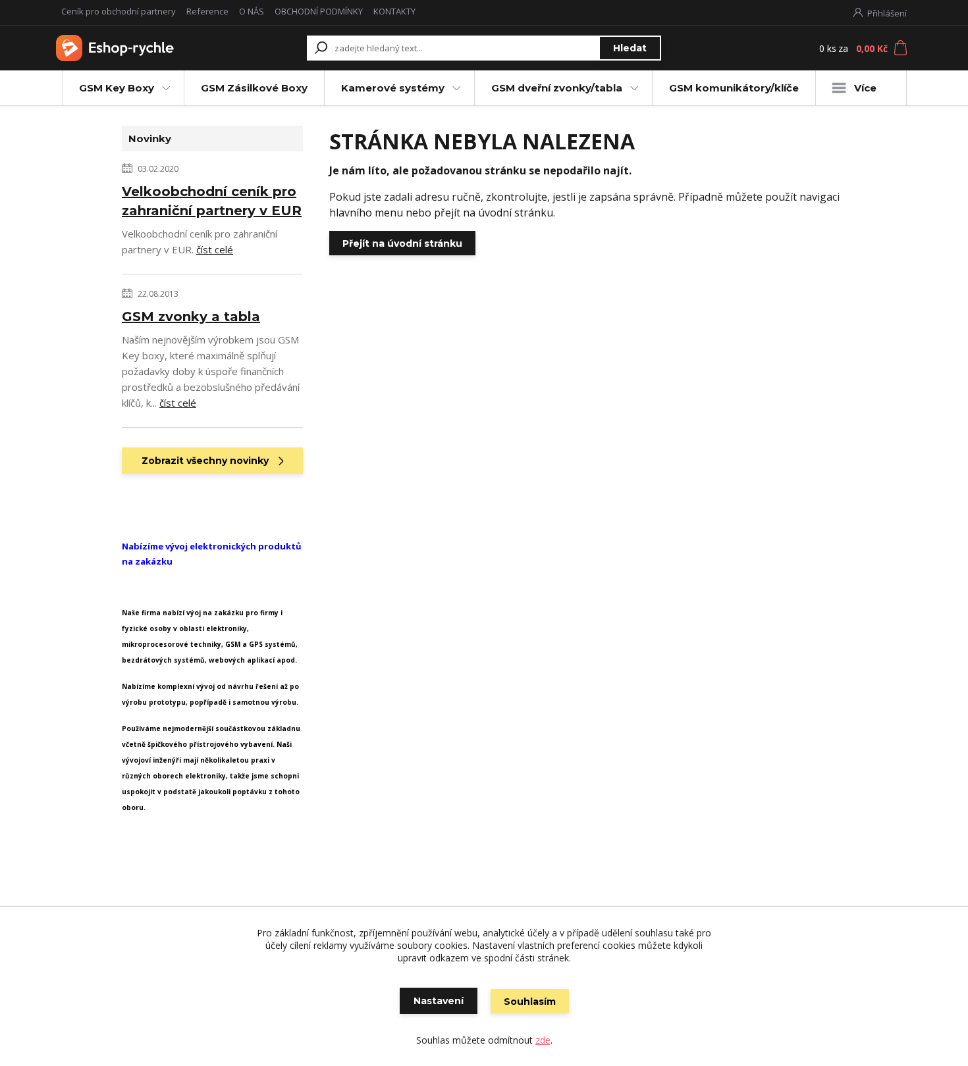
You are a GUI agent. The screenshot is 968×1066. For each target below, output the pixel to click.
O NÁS (251, 11)
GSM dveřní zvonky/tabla (556, 88)
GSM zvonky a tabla (191, 316)
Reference (207, 11)
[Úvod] (136, 48)
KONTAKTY (394, 11)
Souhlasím (530, 1001)
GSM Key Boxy (116, 88)
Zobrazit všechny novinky (205, 461)
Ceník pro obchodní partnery (118, 11)
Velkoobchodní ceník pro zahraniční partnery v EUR (212, 201)
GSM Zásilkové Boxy (254, 88)
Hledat (630, 48)
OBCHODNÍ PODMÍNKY (319, 11)
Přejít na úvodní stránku (402, 243)
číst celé (214, 249)
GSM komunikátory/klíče (734, 88)
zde (543, 1040)
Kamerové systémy (392, 88)
